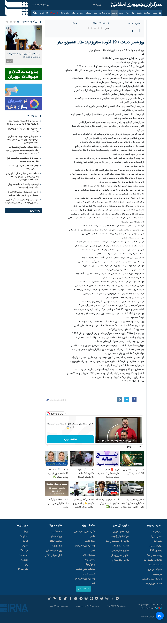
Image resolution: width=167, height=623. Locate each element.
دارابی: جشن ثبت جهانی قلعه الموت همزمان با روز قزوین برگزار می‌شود (23, 193)
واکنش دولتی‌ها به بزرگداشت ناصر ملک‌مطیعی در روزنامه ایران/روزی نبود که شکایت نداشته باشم (22, 150)
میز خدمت (157, 574)
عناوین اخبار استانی (120, 546)
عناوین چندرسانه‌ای (120, 560)
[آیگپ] (91, 598)
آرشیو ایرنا (157, 541)
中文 (26, 532)
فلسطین (88, 13)
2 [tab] (14, 22)
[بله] (96, 598)
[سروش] (81, 598)
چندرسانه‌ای (64, 13)
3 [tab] (11, 22)
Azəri (25, 546)
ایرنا (136, 5)
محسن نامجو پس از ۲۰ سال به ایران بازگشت (23, 130)
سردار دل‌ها (90, 541)
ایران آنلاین (57, 546)
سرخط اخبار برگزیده (120, 536)
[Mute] (103, 441)
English (24, 536)
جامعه (121, 13)
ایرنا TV (53, 13)
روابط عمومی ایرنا (154, 555)
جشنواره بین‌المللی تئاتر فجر (85, 581)
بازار (47, 13)
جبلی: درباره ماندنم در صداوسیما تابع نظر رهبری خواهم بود (22, 159)
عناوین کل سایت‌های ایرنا (117, 541)
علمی (95, 13)
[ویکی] (55, 598)
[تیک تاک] (65, 598)
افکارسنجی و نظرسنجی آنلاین (84, 534)
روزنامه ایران (56, 536)
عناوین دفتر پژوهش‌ (119, 555)
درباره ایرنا (157, 532)
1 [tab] (18, 22)
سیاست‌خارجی (104, 13)
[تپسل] (48, 413)
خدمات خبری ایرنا (154, 584)
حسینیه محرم (89, 574)
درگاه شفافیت (155, 565)
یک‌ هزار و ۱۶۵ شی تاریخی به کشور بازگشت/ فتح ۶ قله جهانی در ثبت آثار (22, 122)
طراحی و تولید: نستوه (148, 608)
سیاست (147, 13)
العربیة (25, 541)
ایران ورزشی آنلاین (53, 555)
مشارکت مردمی (155, 570)
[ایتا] (86, 598)
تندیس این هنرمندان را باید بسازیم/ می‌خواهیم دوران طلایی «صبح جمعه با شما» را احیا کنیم (21, 139)
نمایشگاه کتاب (88, 555)
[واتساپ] (50, 598)
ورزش (133, 13)
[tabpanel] (23, 45)
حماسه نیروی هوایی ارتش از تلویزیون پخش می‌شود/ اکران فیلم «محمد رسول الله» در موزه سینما (22, 176)
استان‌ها (80, 13)
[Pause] (98, 441)
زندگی (41, 13)
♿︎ (159, 615)
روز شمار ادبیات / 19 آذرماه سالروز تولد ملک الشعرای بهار (101, 42)
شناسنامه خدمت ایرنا (153, 560)
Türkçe (24, 551)
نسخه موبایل (83, 589)
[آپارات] (101, 598)
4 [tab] (7, 22)
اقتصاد (139, 13)
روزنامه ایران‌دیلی (54, 551)
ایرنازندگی (57, 532)
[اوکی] (60, 598)
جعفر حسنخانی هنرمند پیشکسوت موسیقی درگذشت (23, 167)
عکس (73, 13)
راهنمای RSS (156, 551)
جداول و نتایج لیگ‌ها (85, 569)
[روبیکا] (107, 598)
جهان (127, 13)
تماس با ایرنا (156, 536)
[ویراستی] (76, 598)
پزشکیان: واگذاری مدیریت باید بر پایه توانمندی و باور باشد (23, 55)
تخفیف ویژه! (70, 439)
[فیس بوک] (70, 598)
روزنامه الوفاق (55, 541)
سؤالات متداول (155, 546)
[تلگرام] (117, 598)
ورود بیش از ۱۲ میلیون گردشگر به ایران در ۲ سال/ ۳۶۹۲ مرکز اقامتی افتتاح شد (21, 201)
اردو (26, 565)
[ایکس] (112, 598)
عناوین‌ (154, 13)
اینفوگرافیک (89, 564)
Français (23, 570)
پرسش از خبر (89, 560)
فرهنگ (114, 13)
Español (23, 555)
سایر (35, 13)
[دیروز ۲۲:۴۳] (23, 37)
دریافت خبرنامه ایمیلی (152, 579)
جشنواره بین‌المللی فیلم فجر (85, 548)
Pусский (24, 560)
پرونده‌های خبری (121, 532)
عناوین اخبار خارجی (120, 551)
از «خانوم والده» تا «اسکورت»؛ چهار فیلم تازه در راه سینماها (23, 186)
